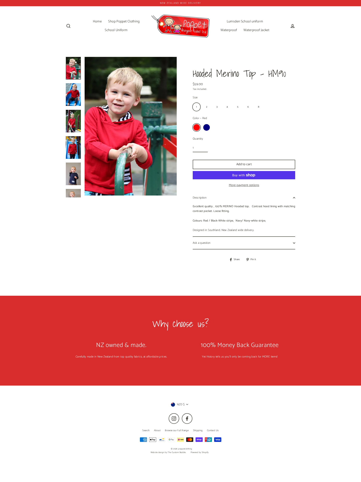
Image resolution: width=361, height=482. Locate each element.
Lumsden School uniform (245, 21)
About (157, 430)
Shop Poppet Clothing (124, 21)
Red (196, 127)
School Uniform (116, 30)
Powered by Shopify (200, 452)
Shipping (198, 430)
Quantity (198, 138)
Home (97, 21)
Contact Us (213, 430)
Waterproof (229, 30)
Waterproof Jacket (256, 30)
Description (199, 197)
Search (145, 430)
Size (195, 97)
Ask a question (201, 243)
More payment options (244, 185)
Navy (206, 127)
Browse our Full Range (177, 430)
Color (200, 118)
